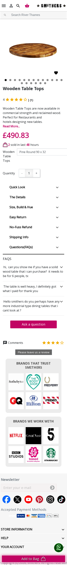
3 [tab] (15, 80)
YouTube (28, 499)
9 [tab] (43, 80)
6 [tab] (29, 80)
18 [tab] (40, 83)
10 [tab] (47, 80)
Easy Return (17, 217)
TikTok (61, 499)
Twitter (17, 499)
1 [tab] (5, 80)
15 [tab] (26, 83)
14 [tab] (22, 83)
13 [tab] (61, 80)
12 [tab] (57, 80)
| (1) (30, 100)
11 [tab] (52, 80)
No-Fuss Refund (20, 227)
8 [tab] (38, 80)
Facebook (6, 499)
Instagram (50, 499)
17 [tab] (36, 83)
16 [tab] (31, 83)
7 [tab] (33, 80)
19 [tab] (45, 83)
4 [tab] (19, 80)
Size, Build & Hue (21, 207)
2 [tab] (10, 80)
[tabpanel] (33, 51)
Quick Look (17, 187)
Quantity (9, 173)
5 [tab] (24, 80)
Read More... (11, 126)
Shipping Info (18, 237)
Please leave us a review (34, 352)
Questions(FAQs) (21, 247)
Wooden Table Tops (9, 156)
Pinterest (39, 499)
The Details (17, 197)
